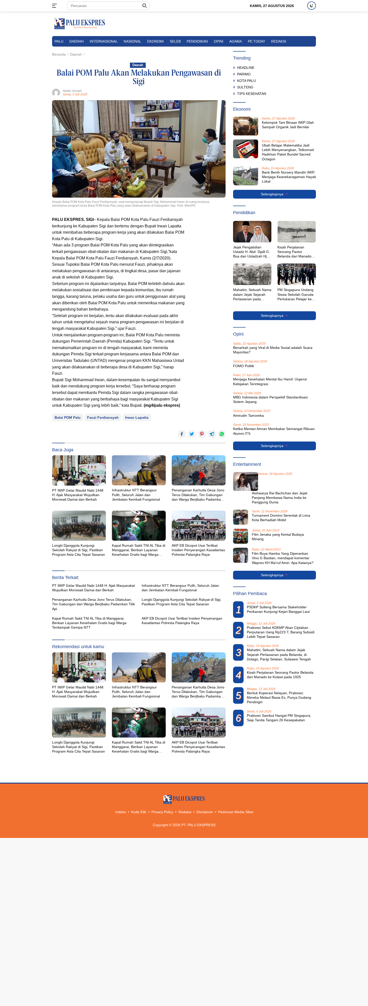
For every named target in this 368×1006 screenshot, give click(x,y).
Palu (59, 41)
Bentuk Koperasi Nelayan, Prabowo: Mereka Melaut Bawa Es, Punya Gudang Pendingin (279, 697)
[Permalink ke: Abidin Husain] (56, 92)
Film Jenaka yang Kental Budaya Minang (278, 536)
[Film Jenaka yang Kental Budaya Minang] (240, 536)
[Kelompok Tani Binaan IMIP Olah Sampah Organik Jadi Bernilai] (245, 126)
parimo (244, 74)
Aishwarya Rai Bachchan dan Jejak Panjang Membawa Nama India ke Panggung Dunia (279, 497)
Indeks (120, 812)
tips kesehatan (251, 93)
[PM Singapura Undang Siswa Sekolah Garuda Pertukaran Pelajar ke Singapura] (296, 274)
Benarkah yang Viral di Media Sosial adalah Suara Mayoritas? (272, 350)
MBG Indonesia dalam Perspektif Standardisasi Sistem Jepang (270, 399)
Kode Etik (138, 812)
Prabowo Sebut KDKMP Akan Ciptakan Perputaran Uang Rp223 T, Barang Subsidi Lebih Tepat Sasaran (280, 632)
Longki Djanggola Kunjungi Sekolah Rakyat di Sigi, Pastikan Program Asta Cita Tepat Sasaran (78, 549)
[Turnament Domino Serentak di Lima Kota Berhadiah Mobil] (240, 517)
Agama (235, 41)
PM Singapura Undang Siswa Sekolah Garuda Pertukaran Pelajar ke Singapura (295, 294)
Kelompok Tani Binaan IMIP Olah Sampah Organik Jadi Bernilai (288, 124)
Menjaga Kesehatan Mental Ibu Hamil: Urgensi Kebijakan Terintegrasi (270, 381)
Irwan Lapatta (136, 417)
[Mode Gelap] (311, 6)
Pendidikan (197, 41)
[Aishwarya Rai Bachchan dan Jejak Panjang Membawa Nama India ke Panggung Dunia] (245, 481)
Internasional (104, 41)
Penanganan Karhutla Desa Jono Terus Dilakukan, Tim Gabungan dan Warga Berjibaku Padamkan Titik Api (198, 495)
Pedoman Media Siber (236, 812)
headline (245, 67)
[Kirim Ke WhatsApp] (222, 434)
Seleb (175, 41)
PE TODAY (256, 41)
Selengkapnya (272, 194)
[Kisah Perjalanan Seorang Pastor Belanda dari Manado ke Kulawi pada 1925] (296, 231)
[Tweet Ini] (192, 434)
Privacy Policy (162, 812)
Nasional (132, 41)
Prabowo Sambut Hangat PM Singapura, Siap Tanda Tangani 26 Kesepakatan (279, 717)
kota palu (246, 80)
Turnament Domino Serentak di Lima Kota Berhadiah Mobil (281, 517)
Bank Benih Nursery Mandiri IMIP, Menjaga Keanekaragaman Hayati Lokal (289, 176)
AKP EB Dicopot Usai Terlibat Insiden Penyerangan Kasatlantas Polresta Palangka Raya (198, 549)
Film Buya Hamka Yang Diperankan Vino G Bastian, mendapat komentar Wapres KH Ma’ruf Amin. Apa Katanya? (282, 557)
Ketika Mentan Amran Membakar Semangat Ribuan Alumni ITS (274, 431)
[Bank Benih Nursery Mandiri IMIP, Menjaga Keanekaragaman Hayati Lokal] (245, 176)
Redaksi (278, 41)
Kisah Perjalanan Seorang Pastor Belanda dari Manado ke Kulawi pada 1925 (294, 252)
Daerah (76, 41)
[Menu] (55, 6)
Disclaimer (205, 812)
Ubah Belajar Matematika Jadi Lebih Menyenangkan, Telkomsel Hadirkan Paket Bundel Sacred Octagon (288, 152)
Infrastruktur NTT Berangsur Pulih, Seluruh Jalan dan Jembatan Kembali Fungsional (136, 494)
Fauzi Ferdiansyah (103, 417)
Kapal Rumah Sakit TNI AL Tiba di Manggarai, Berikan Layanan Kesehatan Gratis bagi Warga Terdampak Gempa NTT (138, 550)
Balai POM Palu (68, 417)
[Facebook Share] (182, 434)
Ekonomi (155, 41)
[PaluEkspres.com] (79, 24)
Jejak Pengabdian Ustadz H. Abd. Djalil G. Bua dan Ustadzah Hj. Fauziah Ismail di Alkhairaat (251, 252)
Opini (218, 41)
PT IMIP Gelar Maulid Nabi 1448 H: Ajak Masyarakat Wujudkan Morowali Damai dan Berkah (77, 494)
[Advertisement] (208, 291)
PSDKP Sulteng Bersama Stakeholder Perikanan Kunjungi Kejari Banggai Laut (278, 609)
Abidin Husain (72, 91)
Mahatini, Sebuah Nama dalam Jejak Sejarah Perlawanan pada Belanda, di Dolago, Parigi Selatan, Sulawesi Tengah (252, 294)
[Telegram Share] (212, 434)
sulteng (245, 87)
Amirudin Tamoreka (248, 415)
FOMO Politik (243, 366)
